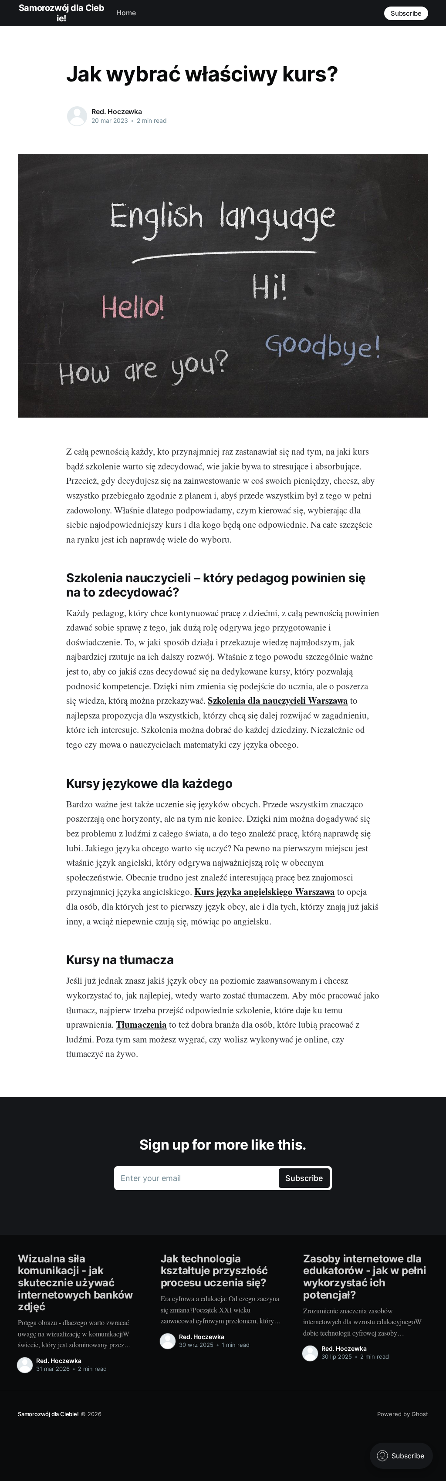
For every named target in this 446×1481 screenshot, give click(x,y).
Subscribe (406, 13)
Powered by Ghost (402, 1413)
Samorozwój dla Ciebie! (48, 1413)
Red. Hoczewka (116, 111)
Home (126, 12)
